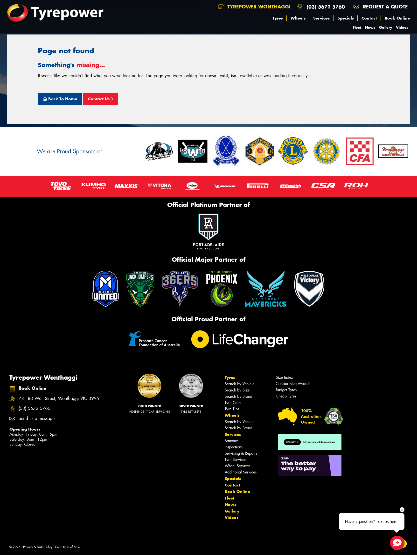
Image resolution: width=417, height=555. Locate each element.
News (370, 27)
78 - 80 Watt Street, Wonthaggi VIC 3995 (59, 398)
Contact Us (99, 99)
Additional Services (241, 472)
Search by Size (237, 390)
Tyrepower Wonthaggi (258, 7)
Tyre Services (235, 459)
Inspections (234, 447)
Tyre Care (233, 402)
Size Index (284, 377)
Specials (345, 18)
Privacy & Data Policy (37, 547)
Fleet (357, 27)
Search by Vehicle (239, 383)
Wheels (298, 18)
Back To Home (62, 99)
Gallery (385, 27)
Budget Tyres (286, 389)
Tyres (277, 18)
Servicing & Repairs (241, 453)
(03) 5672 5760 (326, 7)
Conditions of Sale (67, 547)
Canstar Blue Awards (293, 383)
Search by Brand (238, 396)
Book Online (397, 18)
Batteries (231, 440)
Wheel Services (237, 465)
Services (321, 18)
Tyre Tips (232, 408)
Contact (369, 18)
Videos (402, 27)
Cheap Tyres (286, 396)
